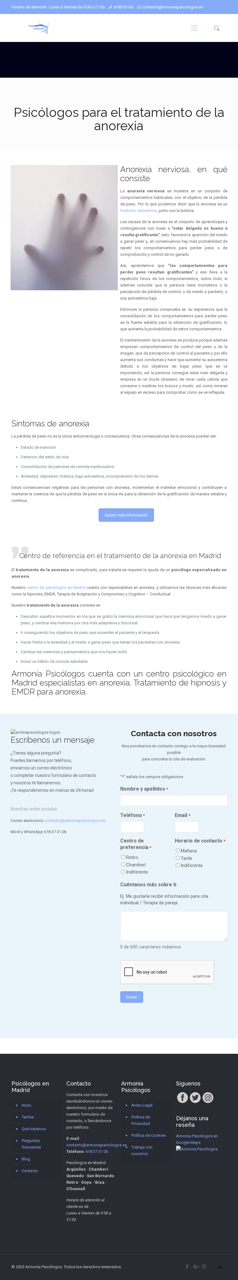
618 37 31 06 (55, 831)
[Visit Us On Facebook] (182, 1102)
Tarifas (28, 1117)
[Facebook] (187, 1266)
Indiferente (137, 872)
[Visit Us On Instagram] (207, 1102)
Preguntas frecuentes (31, 1143)
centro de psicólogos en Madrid (56, 587)
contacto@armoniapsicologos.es (173, 7)
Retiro (132, 857)
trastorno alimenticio (138, 210)
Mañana (189, 851)
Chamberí (136, 865)
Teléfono (132, 815)
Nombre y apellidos (144, 789)
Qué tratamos (34, 1128)
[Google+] (195, 1266)
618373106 (123, 7)
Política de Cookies (148, 1135)
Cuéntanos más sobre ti (148, 885)
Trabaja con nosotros (141, 1150)
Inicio (26, 1105)
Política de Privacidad (140, 1120)
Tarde (186, 858)
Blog (26, 1159)
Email (182, 815)
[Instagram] (204, 1266)
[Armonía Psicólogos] (40, 28)
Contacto (30, 1170)
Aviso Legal (141, 1105)
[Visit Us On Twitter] (195, 1102)
